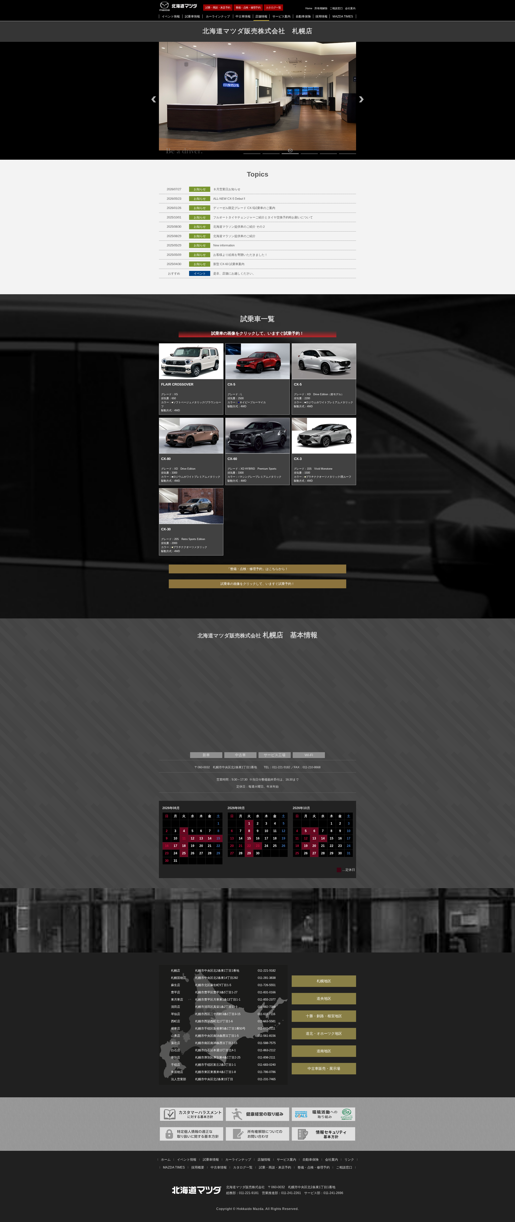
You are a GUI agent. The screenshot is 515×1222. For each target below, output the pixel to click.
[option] (257, 96)
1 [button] (252, 154)
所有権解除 (321, 8)
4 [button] (309, 154)
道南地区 (324, 1051)
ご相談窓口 (336, 8)
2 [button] (271, 154)
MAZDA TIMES (174, 1167)
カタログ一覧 (273, 7)
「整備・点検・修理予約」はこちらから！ (257, 569)
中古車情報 (219, 1167)
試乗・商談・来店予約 (217, 7)
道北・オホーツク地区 (324, 1034)
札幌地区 (324, 981)
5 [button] (328, 154)
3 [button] (290, 154)
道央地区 (324, 999)
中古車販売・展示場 (324, 1069)
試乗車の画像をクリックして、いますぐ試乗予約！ (257, 583)
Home (308, 8)
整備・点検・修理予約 (248, 7)
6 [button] (347, 154)
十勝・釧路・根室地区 (324, 1016)
